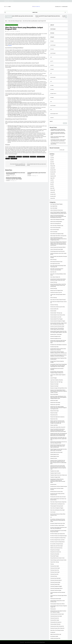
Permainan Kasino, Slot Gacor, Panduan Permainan (58, 486)
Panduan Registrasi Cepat (54, 456)
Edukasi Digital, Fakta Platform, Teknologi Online (58, 235)
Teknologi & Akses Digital (54, 566)
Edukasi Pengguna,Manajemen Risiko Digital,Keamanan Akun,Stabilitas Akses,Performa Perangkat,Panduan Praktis (58, 238)
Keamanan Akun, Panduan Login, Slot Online (57, 306)
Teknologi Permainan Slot (54, 618)
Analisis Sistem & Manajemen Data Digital (57, 219)
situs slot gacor (53, 45)
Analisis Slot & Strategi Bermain (55, 223)
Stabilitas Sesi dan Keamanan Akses (56, 547)
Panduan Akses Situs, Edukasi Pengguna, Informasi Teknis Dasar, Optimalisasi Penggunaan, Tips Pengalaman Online (58, 407)
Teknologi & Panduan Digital (55, 584)
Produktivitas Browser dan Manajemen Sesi (57, 503)
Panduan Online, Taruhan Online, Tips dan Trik (57, 427)
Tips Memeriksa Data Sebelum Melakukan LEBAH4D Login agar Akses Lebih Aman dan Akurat (58, 133)
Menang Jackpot (26, 156)
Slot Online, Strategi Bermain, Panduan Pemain (58, 537)
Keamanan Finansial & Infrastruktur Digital (57, 326)
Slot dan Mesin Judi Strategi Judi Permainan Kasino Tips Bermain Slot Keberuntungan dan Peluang (57, 520)
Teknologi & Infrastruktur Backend (55, 580)
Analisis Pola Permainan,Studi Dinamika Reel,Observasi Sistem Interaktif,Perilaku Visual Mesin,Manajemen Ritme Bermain (58, 216)
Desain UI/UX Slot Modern (54, 229)
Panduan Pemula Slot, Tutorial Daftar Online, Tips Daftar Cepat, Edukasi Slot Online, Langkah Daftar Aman (58, 438)
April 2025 (52, 186)
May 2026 (52, 159)
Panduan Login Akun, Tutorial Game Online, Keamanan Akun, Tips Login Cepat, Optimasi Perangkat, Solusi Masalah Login (57, 422)
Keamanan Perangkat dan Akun (55, 336)
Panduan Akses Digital (54, 400)
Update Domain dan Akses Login (55, 634)
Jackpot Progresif (12, 156)
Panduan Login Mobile (54, 425)
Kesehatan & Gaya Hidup (54, 346)
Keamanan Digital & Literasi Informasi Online (57, 314)
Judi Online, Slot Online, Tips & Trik (56, 292)
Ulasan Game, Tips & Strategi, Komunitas (57, 630)
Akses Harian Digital (53, 208)
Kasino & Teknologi (53, 297)
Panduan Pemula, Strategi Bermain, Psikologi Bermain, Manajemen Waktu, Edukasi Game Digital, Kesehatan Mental (57, 446)
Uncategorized (52, 632)
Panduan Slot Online (53, 458)
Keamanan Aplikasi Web (54, 308)
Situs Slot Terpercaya (40, 156)
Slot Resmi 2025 (14, 158)
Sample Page (34, 12)
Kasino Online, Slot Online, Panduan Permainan (58, 299)
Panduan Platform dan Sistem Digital (56, 452)
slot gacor (7, 158)
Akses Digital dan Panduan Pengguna (56, 204)
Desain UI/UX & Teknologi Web (55, 227)
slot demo (52, 89)
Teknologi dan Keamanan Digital (55, 598)
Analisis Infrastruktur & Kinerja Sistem (56, 210)
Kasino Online (19, 156)
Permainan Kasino (53, 484)
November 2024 (53, 196)
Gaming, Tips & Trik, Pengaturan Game (56, 290)
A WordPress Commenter (54, 149)
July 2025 (51, 180)
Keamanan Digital (53, 310)
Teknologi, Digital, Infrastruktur (55, 624)
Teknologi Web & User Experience (55, 622)
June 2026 (52, 157)
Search (51, 121)
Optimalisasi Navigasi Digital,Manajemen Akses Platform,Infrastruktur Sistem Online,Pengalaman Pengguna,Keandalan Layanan (58, 397)
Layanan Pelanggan (53, 377)
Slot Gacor (52, 49)
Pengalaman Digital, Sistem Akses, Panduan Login (58, 475)
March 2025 (52, 188)
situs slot (51, 65)
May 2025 (52, 184)
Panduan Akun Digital (53, 412)
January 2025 (52, 192)
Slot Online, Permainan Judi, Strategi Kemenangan (58, 535)
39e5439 (7, 31)
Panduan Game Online (54, 418)
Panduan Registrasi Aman (54, 454)
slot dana (51, 85)
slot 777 (51, 61)
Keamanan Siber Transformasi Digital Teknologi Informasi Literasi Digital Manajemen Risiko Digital (58, 341)
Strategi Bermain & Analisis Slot (55, 551)
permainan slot (33, 156)
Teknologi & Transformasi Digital (55, 590)
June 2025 (52, 182)
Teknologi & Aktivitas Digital (55, 568)
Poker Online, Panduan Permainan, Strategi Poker (58, 501)
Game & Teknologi (53, 259)
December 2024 (52, 194)
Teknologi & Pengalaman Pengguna (56, 586)
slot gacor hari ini (53, 93)
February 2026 (52, 165)
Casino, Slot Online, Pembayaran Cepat (56, 225)
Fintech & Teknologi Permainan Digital (56, 249)
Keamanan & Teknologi (54, 304)
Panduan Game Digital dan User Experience (57, 416)
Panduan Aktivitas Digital (54, 410)
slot (51, 57)
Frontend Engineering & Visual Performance (57, 251)
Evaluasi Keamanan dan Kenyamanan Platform (58, 247)
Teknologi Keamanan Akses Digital (56, 616)
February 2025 (52, 190)
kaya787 (10, 45)
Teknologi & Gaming (53, 576)
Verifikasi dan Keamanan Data (55, 638)
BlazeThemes (42, 642)
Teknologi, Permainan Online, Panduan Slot (57, 628)
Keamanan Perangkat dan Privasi (55, 338)
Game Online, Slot (53, 271)
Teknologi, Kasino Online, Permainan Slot (57, 626)
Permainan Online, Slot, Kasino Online (56, 491)
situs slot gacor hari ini (54, 113)
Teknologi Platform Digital (54, 620)
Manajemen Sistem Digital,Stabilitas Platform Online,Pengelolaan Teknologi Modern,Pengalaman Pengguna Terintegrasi (58, 391)
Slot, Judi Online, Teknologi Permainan (56, 543)
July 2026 (51, 155)
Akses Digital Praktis (53, 206)
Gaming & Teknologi (53, 282)
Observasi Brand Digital (54, 394)
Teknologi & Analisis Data (54, 570)
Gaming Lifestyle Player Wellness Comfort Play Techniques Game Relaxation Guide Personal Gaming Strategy (58, 285)
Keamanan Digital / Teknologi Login (56, 312)
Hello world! (62, 149)
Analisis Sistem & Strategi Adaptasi (56, 221)
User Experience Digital (54, 636)
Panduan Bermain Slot (54, 414)
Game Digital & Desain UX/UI (55, 263)
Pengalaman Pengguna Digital (55, 477)
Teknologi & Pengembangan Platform (56, 588)
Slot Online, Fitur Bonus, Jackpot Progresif (57, 525)
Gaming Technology (53, 288)
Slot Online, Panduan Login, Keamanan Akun (57, 533)
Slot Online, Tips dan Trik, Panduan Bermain (57, 541)
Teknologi (52, 564)
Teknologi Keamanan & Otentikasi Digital (57, 614)
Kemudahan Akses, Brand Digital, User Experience (58, 344)
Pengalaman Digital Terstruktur (55, 473)
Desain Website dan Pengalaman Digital (56, 233)
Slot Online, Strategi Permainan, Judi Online (57, 539)
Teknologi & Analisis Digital (54, 572)
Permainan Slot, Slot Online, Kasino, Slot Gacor (58, 496)
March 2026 (52, 163)
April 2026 (52, 161)
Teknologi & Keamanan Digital (55, 582)
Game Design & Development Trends (56, 261)
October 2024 (52, 198)
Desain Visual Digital (53, 231)
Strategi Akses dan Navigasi (55, 549)
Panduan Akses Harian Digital (55, 402)
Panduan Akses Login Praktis (55, 404)
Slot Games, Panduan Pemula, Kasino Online (57, 523)
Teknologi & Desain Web (54, 574)
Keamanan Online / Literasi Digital (56, 334)
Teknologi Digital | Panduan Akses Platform (57, 603)
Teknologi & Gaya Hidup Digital (55, 578)
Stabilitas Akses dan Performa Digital (56, 545)
